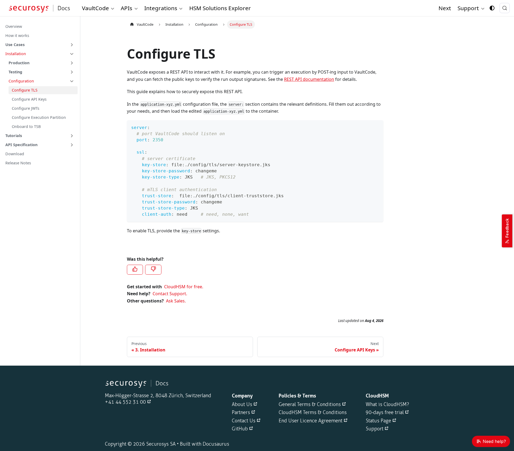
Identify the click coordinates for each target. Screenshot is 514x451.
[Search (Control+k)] (505, 8)
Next (445, 8)
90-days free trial (385, 412)
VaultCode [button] (95, 8)
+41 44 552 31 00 (125, 402)
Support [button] (468, 8)
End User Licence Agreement (310, 421)
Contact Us (243, 421)
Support (374, 429)
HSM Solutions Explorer (220, 8)
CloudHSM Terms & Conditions (313, 412)
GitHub (240, 429)
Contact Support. (170, 294)
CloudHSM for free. (183, 287)
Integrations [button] (160, 8)
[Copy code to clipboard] (376, 126)
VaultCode (145, 24)
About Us (242, 404)
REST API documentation (309, 79)
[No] (153, 269)
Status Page (378, 421)
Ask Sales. (176, 301)
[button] (40, 45)
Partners (241, 412)
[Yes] (135, 269)
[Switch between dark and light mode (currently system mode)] (492, 8)
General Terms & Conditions (310, 404)
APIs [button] (126, 8)
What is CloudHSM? (387, 404)
